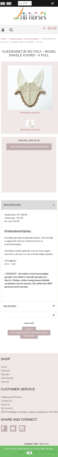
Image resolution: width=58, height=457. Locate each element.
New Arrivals (7, 378)
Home (3, 39)
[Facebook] (4, 429)
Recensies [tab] (9, 306)
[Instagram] (22, 429)
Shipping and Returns (11, 397)
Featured (5, 370)
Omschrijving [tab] (12, 205)
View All (5, 381)
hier (51, 449)
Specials (5, 374)
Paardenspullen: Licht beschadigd (23, 39)
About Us (5, 404)
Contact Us (6, 400)
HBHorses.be (44, 444)
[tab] (29, 314)
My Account (7, 408)
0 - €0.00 (50, 28)
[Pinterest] (13, 429)
